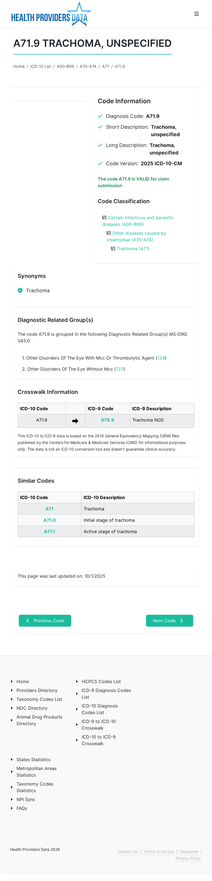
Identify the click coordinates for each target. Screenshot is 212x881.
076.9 (107, 420)
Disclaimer (189, 851)
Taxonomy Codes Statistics (35, 787)
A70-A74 (88, 66)
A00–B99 (65, 66)
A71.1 (49, 531)
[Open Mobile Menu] (196, 14)
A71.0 (49, 520)
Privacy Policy (188, 858)
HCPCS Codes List (101, 681)
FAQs (22, 808)
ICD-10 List (40, 66)
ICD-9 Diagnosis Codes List (106, 694)
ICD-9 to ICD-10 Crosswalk (99, 725)
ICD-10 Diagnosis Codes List (100, 709)
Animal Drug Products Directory (39, 720)
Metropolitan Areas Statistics (37, 772)
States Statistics (34, 759)
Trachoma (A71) (133, 248)
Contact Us (128, 851)
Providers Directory (37, 690)
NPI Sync (26, 799)
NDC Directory (32, 708)
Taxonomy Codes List (39, 699)
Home (19, 66)
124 (161, 358)
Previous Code (48, 620)
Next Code (165, 620)
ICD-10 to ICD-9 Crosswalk (99, 740)
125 (119, 369)
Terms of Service (159, 851)
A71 (105, 66)
